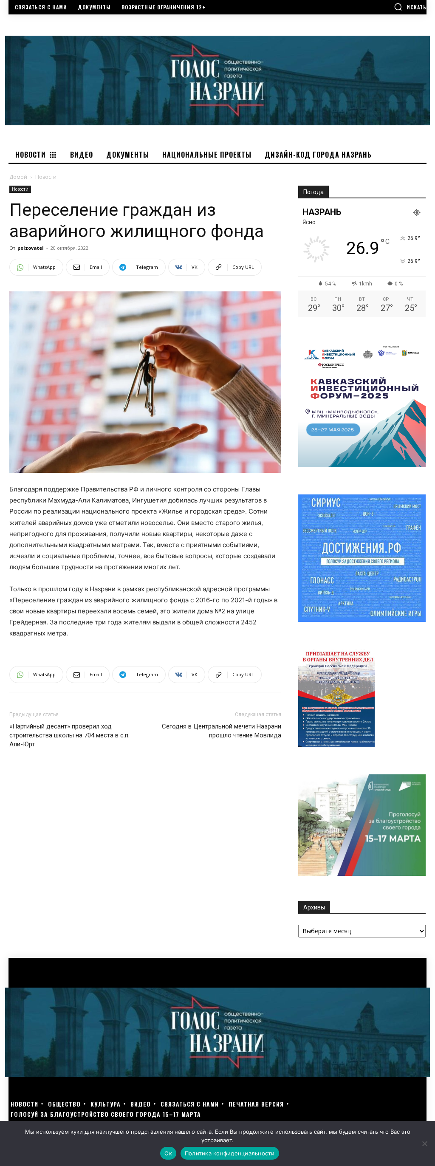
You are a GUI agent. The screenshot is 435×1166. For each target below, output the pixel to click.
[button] (410, 7)
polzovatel (30, 248)
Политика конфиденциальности (230, 1153)
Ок (168, 1153)
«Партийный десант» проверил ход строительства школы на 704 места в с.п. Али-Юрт (69, 735)
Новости (20, 189)
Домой (18, 177)
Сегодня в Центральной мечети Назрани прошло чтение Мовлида (221, 731)
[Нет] (424, 1143)
